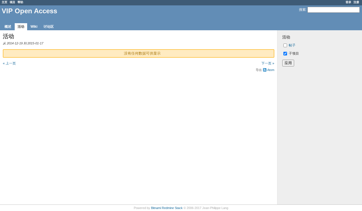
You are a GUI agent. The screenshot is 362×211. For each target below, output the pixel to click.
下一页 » (267, 63)
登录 (348, 2)
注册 (356, 2)
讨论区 (49, 27)
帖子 (292, 45)
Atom (270, 70)
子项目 (293, 53)
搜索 (302, 10)
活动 (21, 27)
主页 (4, 2)
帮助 (20, 2)
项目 (12, 2)
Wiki (34, 27)
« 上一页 (9, 63)
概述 (8, 27)
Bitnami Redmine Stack (167, 208)
